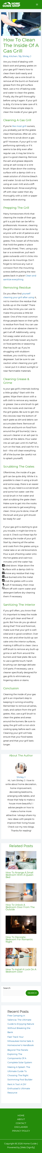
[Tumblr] (3, 584)
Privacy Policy (21, 1131)
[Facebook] (3, 565)
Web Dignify (27, 1147)
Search (6, 988)
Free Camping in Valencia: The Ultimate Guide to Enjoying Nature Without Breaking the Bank (20, 1024)
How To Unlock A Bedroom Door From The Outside (20, 907)
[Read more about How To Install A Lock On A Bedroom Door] (21, 957)
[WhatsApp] (3, 587)
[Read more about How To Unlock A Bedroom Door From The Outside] (21, 892)
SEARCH (32, 993)
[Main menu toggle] (37, 4)
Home (21, 1115)
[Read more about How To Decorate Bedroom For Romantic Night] (21, 924)
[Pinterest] (3, 573)
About (21, 1119)
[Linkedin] (3, 576)
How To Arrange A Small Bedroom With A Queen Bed (19, 875)
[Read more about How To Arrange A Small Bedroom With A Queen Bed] (21, 860)
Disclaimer (21, 1127)
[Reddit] (3, 580)
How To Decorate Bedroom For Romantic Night (19, 939)
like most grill (19, 126)
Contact (21, 1123)
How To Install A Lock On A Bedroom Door (21, 970)
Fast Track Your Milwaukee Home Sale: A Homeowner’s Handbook (20, 1041)
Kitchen (13, 56)
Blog (5, 56)
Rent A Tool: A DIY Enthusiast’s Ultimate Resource (18, 1088)
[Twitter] (3, 569)
